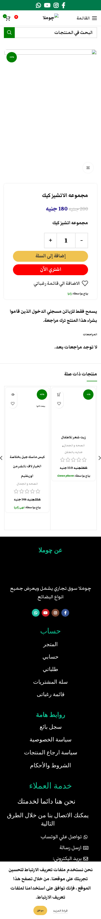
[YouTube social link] (47, 5)
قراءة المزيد (60, 911)
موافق (40, 910)
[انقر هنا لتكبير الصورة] (88, 168)
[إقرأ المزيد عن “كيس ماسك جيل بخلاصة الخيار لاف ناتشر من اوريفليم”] (12, 394)
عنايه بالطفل (73, 452)
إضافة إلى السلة (50, 256)
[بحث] (9, 32)
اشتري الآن (50, 269)
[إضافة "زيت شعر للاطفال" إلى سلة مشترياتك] (58, 394)
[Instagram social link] (56, 5)
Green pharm (65, 475)
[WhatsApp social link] (38, 5)
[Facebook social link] (63, 5)
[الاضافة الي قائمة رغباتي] (58, 403)
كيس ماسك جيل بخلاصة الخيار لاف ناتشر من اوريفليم (27, 466)
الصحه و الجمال (74, 445)
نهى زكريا (19, 507)
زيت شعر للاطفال (73, 437)
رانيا (69, 293)
